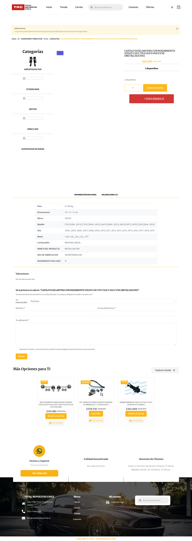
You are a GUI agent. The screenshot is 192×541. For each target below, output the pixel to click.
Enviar (21, 356)
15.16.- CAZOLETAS (51, 39)
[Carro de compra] (178, 7)
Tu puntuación (21, 301)
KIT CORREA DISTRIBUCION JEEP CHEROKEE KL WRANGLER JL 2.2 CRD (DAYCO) (96, 403)
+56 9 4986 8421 (39, 473)
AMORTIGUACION (33, 69)
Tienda (63, 7)
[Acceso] (172, 7)
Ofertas (150, 7)
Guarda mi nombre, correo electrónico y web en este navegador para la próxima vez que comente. (57, 349)
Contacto (133, 7)
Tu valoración (22, 320)
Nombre (20, 308)
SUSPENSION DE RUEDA (32, 149)
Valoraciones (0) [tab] (110, 195)
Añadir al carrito (155, 88)
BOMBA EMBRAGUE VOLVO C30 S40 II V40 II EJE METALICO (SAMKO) (136, 403)
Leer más (96, 413)
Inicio (49, 7)
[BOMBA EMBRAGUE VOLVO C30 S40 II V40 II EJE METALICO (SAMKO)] (136, 388)
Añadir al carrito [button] (56, 416)
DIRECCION (32, 129)
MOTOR (33, 109)
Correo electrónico (106, 308)
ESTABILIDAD (32, 89)
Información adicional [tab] (85, 195)
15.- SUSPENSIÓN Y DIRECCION (30, 39)
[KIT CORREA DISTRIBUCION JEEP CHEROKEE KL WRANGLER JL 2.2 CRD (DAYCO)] (96, 388)
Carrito (79, 7)
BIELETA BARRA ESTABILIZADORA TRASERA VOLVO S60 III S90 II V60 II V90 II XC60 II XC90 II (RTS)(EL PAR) (56, 404)
